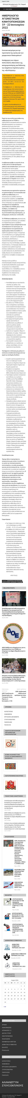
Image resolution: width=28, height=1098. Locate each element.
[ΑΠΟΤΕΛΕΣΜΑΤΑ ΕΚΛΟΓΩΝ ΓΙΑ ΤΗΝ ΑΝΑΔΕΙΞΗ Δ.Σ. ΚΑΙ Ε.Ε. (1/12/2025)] (7, 913)
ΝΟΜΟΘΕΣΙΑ (8, 714)
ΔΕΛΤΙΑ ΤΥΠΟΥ (6, 1033)
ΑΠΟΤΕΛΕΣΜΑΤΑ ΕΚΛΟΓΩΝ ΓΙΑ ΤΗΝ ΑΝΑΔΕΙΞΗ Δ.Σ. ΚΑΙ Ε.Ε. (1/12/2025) (18, 916)
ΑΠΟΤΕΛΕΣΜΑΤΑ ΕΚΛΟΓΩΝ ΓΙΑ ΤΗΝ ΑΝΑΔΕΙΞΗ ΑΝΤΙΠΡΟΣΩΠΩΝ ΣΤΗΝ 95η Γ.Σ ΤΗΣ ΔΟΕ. (18, 903)
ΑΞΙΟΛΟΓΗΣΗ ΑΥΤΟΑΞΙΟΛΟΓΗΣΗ (14, 580)
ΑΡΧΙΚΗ (4, 1024)
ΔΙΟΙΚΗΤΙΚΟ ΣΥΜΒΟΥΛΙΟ (9, 1044)
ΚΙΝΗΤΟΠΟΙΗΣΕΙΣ (7, 1036)
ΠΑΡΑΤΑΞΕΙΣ (8, 722)
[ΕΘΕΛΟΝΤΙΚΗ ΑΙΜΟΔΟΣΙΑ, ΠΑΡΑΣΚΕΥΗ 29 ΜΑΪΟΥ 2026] (8, 882)
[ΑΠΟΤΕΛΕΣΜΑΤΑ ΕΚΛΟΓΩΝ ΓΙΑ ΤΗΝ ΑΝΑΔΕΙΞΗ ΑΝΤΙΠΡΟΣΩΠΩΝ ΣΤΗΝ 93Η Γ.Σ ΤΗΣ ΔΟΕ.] (7, 924)
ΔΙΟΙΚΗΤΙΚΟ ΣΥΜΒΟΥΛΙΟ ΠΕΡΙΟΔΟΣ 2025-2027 (18, 946)
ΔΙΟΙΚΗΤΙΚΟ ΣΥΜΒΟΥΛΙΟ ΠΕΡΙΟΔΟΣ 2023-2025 (18, 954)
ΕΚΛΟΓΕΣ (5, 1047)
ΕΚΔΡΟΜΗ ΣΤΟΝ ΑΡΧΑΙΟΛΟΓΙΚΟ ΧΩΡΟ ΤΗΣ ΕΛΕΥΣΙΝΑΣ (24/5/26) (19, 873)
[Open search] (24, 9)
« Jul (5, 1006)
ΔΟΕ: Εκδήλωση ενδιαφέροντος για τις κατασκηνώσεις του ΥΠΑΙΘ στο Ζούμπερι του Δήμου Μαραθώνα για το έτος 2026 (13, 650)
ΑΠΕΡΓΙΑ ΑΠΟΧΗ (6, 582)
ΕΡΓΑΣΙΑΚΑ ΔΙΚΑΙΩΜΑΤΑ (11, 717)
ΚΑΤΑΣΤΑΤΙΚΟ (8, 711)
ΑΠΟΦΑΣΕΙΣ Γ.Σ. (7, 1030)
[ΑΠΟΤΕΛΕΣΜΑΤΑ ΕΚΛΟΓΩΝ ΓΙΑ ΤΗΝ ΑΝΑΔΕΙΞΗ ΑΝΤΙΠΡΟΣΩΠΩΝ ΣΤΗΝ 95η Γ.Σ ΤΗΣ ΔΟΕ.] (7, 899)
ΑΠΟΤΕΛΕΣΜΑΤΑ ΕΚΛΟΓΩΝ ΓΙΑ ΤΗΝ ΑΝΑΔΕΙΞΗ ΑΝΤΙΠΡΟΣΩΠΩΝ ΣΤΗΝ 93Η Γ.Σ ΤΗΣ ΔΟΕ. (18, 928)
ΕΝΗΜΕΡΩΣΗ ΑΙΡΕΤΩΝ (9, 1041)
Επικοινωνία (5, 1050)
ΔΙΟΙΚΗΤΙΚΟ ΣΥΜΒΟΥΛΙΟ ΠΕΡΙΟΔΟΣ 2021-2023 (18, 964)
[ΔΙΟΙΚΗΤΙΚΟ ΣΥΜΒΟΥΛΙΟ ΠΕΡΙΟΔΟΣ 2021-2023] (7, 963)
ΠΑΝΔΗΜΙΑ (19, 582)
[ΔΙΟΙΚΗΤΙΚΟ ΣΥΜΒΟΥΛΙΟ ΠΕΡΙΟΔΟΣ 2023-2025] (7, 954)
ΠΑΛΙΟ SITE (7, 725)
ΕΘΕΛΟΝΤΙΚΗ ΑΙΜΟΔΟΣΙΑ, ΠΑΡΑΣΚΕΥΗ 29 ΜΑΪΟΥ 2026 (19, 885)
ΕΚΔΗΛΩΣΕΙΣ (6, 1039)
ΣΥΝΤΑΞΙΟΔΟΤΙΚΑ (9, 719)
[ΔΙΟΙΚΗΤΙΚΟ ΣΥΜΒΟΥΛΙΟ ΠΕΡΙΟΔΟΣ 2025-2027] (7, 944)
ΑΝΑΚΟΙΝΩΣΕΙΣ (6, 1027)
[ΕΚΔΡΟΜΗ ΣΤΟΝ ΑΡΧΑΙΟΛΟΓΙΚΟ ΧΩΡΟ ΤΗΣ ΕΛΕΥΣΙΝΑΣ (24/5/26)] (8, 870)
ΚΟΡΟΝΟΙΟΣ (13, 582)
